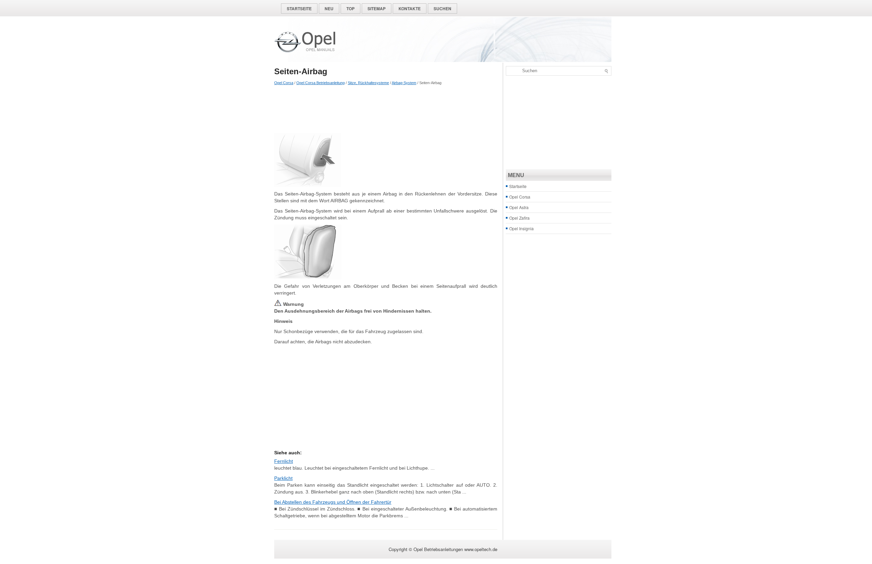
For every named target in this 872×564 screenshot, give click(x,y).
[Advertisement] (385, 109)
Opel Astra (519, 207)
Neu (329, 8)
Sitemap (377, 8)
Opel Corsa (283, 83)
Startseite (299, 8)
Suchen (442, 8)
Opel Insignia (521, 228)
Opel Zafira (519, 218)
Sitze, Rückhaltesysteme (368, 83)
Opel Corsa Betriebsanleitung (320, 83)
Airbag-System (404, 83)
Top (350, 8)
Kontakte (410, 8)
